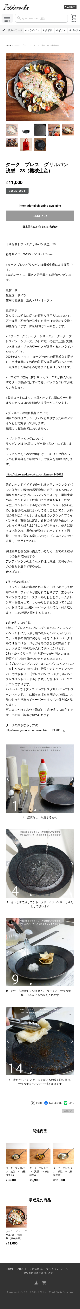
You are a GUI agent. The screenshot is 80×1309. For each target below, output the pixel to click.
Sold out (40, 216)
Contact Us (36, 1268)
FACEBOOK (55, 1102)
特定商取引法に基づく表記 (38, 1272)
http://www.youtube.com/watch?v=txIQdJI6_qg (35, 730)
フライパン (33, 30)
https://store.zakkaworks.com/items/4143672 (34, 474)
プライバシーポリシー (58, 1268)
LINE (71, 1102)
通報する (68, 1111)
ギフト (61, 30)
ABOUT (71, 6)
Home (8, 45)
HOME (10, 1268)
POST (39, 1102)
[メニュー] (7, 18)
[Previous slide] (6, 1223)
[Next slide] (74, 1223)
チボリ (48, 30)
